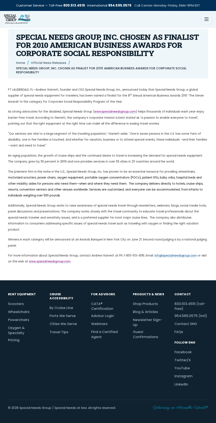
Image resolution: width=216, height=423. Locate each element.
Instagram (183, 376)
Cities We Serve (63, 323)
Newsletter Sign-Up (147, 322)
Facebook (183, 352)
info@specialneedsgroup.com (176, 256)
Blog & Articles (145, 311)
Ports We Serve (63, 315)
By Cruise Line (61, 307)
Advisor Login (102, 315)
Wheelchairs (19, 311)
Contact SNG (185, 323)
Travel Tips (59, 332)
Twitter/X (182, 360)
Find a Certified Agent (104, 334)
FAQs (178, 331)
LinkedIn (181, 384)
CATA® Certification (102, 306)
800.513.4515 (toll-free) (190, 306)
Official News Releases (48, 63)
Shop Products (145, 303)
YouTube (182, 368)
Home (20, 63)
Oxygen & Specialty (16, 330)
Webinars (99, 323)
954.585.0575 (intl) (190, 315)
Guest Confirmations (145, 334)
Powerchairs (18, 319)
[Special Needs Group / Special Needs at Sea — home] (17, 19)
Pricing (13, 340)
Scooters (16, 303)
